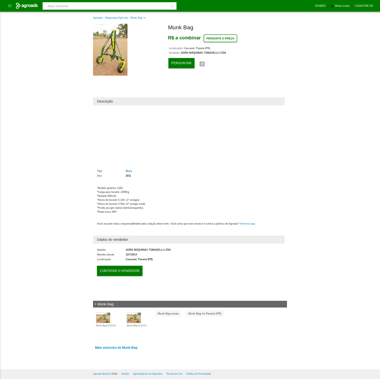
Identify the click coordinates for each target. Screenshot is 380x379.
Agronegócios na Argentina (147, 373)
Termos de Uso (174, 373)
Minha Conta (342, 5)
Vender (125, 373)
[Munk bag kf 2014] (103, 317)
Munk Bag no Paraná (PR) (204, 313)
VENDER (320, 5)
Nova (129, 171)
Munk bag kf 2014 (106, 325)
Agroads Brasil (101, 373)
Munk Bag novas (168, 313)
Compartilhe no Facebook (202, 64)
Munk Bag (137, 17)
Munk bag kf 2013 (136, 325)
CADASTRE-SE (364, 5)
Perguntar (181, 63)
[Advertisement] (189, 137)
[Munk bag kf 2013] (134, 317)
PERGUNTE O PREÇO (220, 38)
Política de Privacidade (198, 373)
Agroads (98, 17)
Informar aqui (247, 223)
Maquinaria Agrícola (116, 17)
